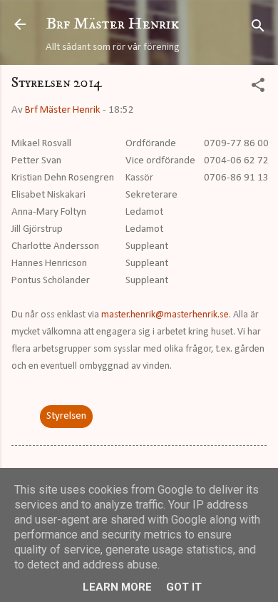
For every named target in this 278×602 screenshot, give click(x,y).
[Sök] (258, 29)
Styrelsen (66, 416)
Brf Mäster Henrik (113, 24)
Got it (184, 587)
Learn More (117, 587)
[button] (258, 88)
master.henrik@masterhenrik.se (165, 315)
